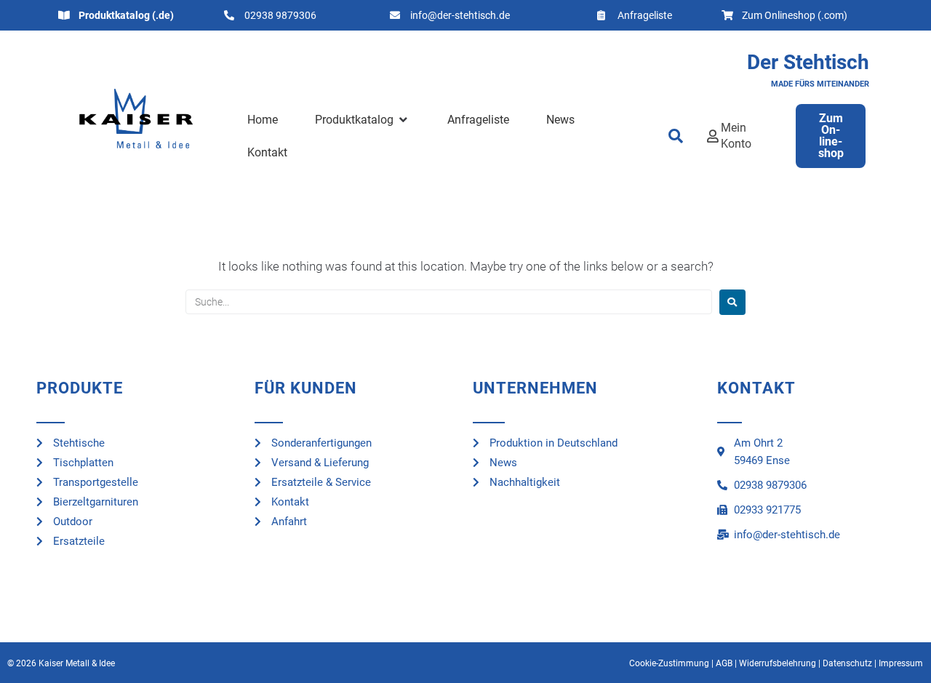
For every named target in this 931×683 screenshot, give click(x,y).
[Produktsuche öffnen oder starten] (676, 136)
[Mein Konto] (712, 136)
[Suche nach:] (448, 301)
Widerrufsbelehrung (777, 663)
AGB (724, 663)
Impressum (901, 663)
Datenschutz (847, 663)
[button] (362, 120)
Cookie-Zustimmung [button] (669, 663)
